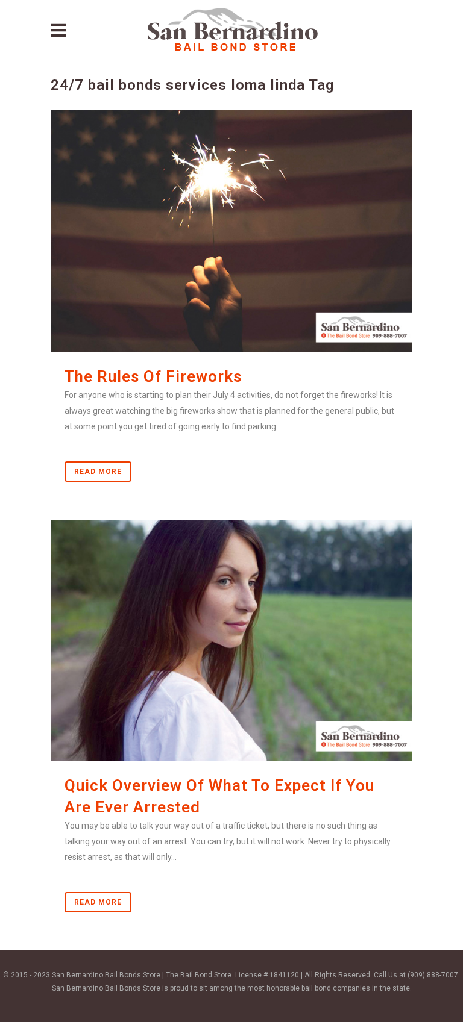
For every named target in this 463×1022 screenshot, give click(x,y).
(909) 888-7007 (433, 975)
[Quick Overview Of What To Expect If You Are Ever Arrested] (231, 640)
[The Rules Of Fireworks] (231, 230)
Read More (98, 471)
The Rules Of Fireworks (153, 376)
